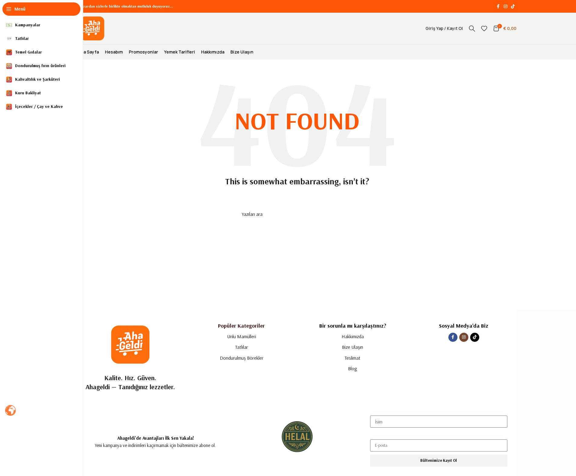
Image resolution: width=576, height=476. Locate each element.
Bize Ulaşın (352, 347)
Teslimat (352, 358)
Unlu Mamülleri (241, 336)
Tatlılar (241, 347)
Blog (352, 368)
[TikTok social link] (512, 6)
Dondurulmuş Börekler (241, 358)
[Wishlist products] (484, 28)
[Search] (472, 28)
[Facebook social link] (498, 6)
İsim (373, 410)
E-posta (377, 434)
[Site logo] (92, 28)
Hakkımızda (353, 336)
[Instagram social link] (505, 6)
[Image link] (130, 344)
